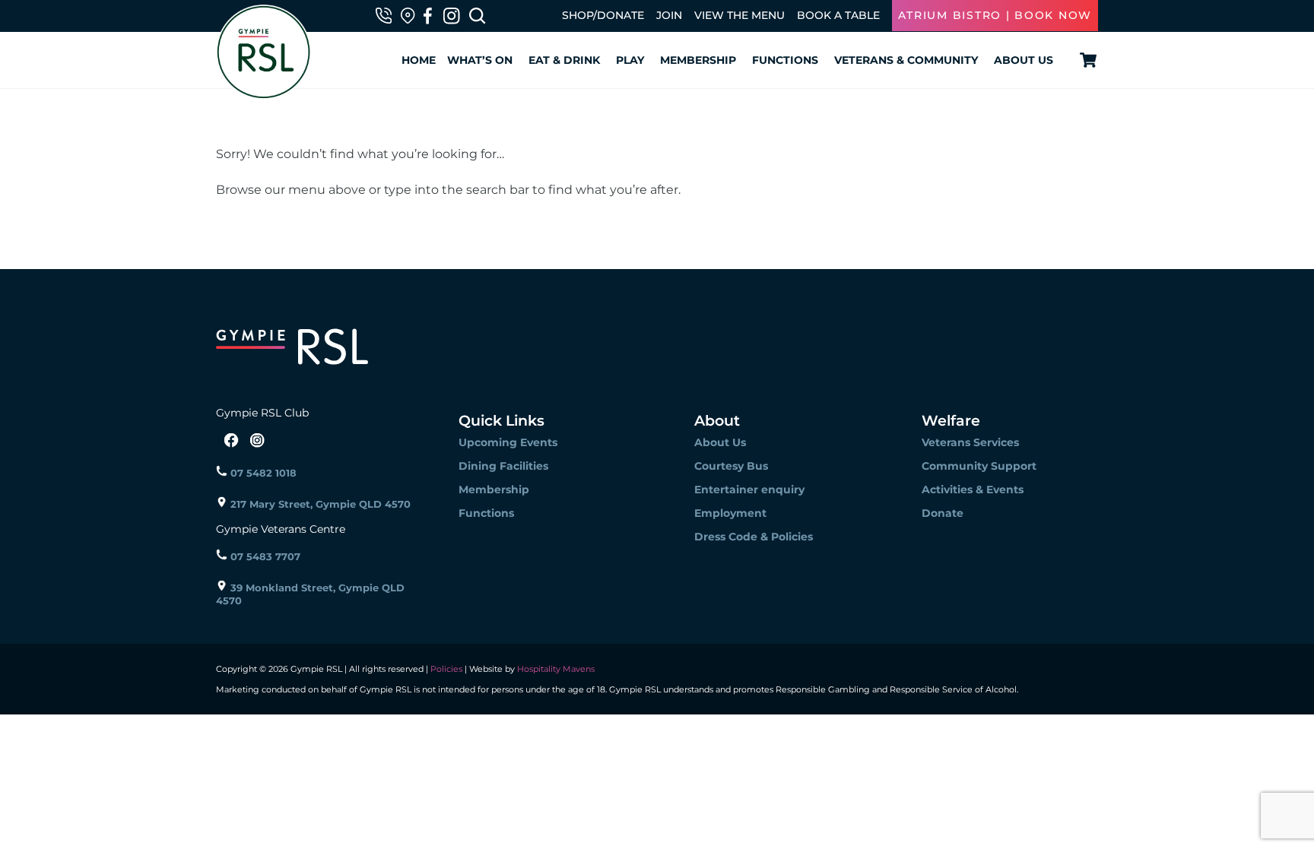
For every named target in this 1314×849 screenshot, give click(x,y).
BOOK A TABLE (838, 15)
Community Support (979, 466)
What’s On (480, 60)
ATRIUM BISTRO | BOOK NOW (995, 15)
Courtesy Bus (731, 466)
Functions (785, 60)
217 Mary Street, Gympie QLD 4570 (319, 504)
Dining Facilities (503, 466)
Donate (942, 513)
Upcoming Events (508, 442)
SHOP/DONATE (603, 15)
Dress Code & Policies (753, 536)
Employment (730, 513)
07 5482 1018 (262, 473)
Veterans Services (970, 442)
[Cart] (1085, 60)
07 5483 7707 (263, 556)
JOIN (669, 15)
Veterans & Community (906, 60)
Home (419, 60)
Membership (698, 60)
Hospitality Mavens (555, 669)
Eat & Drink (564, 60)
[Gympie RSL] (263, 92)
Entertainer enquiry (749, 489)
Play (630, 60)
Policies (446, 669)
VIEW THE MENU (739, 15)
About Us (1023, 60)
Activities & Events (973, 489)
